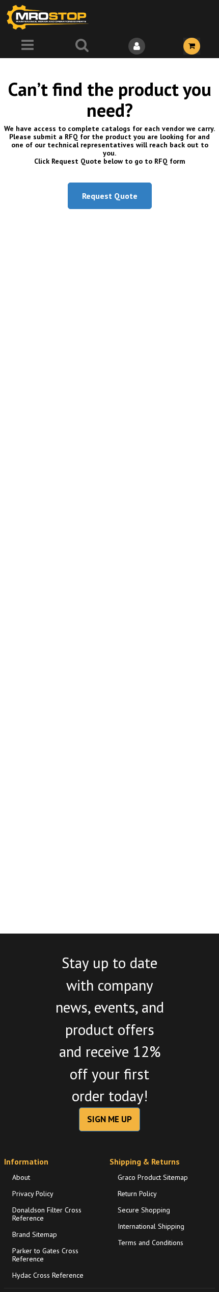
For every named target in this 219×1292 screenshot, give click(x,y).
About (21, 1177)
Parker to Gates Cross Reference (45, 1254)
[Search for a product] (82, 46)
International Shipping (151, 1226)
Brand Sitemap (34, 1234)
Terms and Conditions (150, 1242)
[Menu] (27, 46)
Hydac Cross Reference (48, 1275)
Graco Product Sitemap (153, 1177)
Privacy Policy (32, 1193)
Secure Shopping (144, 1210)
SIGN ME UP (109, 1119)
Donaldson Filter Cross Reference (46, 1214)
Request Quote (110, 196)
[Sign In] (137, 46)
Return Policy (137, 1193)
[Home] (50, 17)
